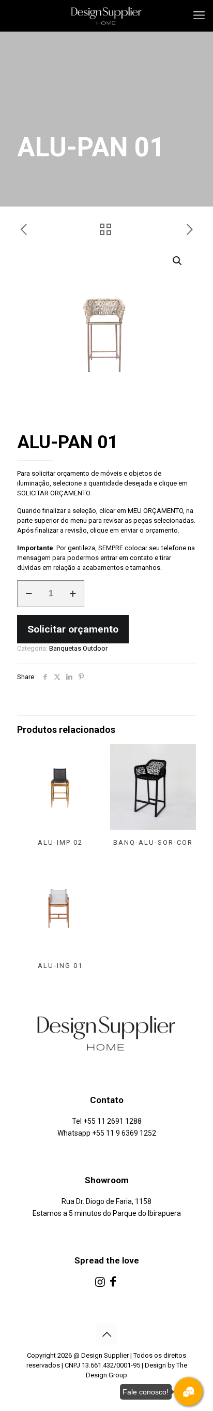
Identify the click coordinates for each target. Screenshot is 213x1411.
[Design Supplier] (106, 15)
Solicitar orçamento (72, 629)
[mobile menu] (199, 15)
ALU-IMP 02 (60, 842)
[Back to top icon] (106, 1334)
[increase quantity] (73, 594)
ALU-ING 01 (60, 965)
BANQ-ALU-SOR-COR (153, 842)
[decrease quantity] (29, 594)
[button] (178, 261)
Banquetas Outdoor (78, 648)
